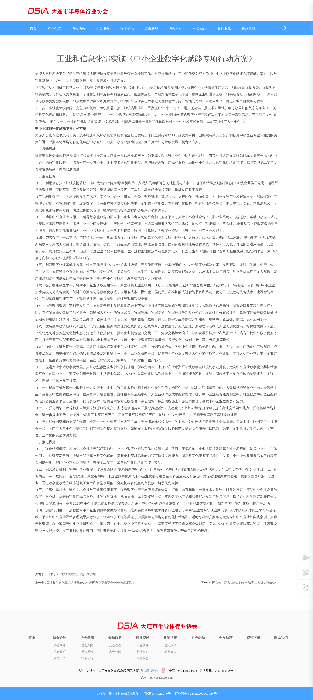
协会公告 (87, 658)
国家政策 (170, 645)
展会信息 (143, 658)
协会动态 (78, 28)
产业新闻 (143, 645)
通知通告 (87, 651)
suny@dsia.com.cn (161, 677)
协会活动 (175, 28)
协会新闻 (87, 645)
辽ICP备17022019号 (157, 693)
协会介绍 (54, 28)
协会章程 (60, 651)
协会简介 (60, 645)
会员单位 (60, 658)
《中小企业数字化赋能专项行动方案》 (72, 574)
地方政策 (170, 651)
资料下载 (224, 28)
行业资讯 (127, 28)
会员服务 (102, 28)
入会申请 (115, 651)
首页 (33, 28)
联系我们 (248, 28)
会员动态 (200, 28)
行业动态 (143, 651)
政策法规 (151, 28)
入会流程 (115, 645)
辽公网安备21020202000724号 (196, 693)
